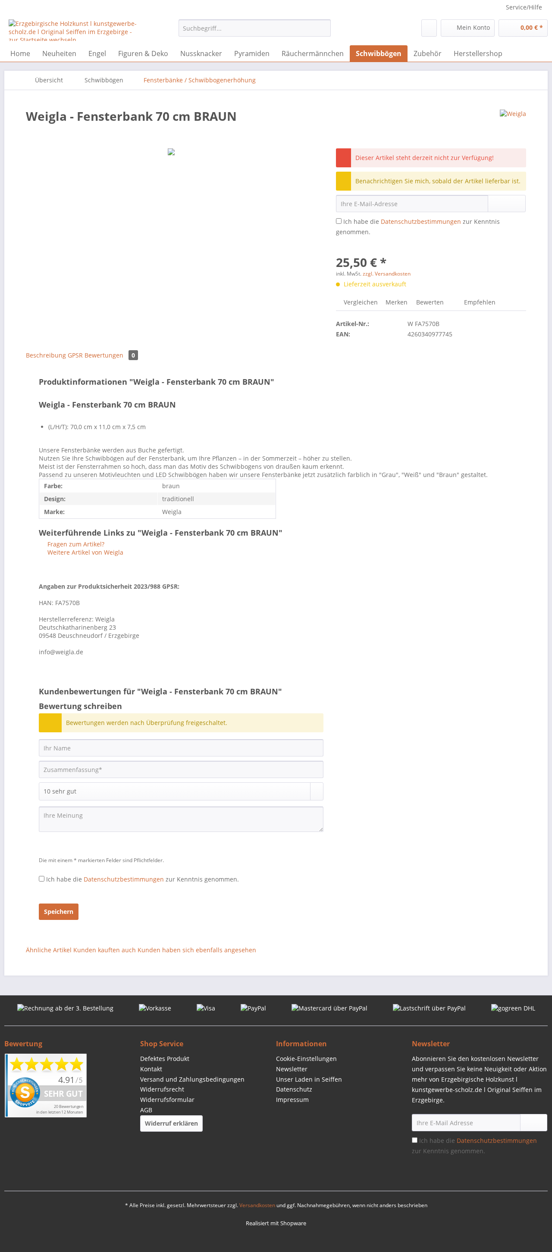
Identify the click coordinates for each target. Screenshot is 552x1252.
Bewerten (429, 302)
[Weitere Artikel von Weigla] (513, 125)
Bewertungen (110, 355)
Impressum (292, 1099)
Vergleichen (360, 302)
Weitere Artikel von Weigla (84, 552)
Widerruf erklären (171, 1123)
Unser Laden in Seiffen (309, 1079)
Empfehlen (479, 302)
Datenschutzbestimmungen (421, 221)
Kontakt (151, 1069)
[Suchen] (323, 28)
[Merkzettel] (429, 28)
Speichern (58, 911)
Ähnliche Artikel (49, 950)
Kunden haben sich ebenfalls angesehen (197, 950)
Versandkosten (257, 1205)
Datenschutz (294, 1089)
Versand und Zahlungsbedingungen (192, 1079)
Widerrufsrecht (162, 1089)
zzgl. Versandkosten (387, 273)
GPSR (75, 355)
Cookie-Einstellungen (306, 1058)
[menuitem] (255, 32)
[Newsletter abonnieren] (533, 1122)
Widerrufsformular (167, 1099)
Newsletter (291, 1069)
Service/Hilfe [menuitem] (524, 7)
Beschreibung (46, 355)
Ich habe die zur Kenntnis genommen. (142, 879)
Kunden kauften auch (104, 950)
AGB (146, 1110)
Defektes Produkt (164, 1058)
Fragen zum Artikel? (75, 544)
